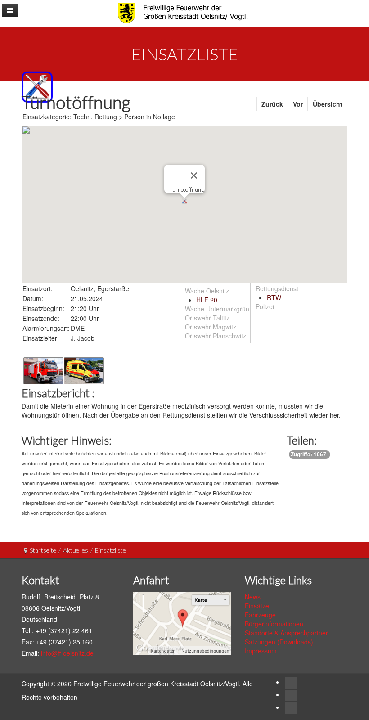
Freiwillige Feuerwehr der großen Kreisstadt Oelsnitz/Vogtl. (158, 683)
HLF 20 (206, 299)
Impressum (261, 650)
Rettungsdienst (277, 288)
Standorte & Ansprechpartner (286, 632)
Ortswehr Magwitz (210, 326)
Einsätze (257, 605)
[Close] (194, 175)
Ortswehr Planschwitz (215, 335)
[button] (184, 201)
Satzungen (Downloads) (279, 641)
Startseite (43, 550)
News (253, 596)
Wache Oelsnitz (207, 290)
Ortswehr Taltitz (207, 317)
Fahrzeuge (260, 614)
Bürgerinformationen (274, 623)
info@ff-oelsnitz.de (67, 652)
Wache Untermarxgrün (217, 308)
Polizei (265, 306)
